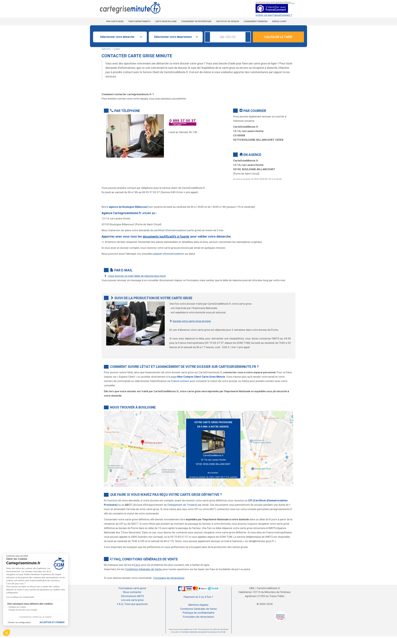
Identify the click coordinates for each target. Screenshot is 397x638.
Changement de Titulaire (181, 504)
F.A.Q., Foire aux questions (132, 604)
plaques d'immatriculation (168, 253)
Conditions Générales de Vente (143, 569)
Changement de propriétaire (196, 21)
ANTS (272, 528)
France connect (180, 381)
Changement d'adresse (256, 21)
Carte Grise (106, 49)
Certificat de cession (227, 21)
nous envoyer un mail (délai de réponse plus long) (136, 275)
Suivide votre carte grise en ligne (192, 321)
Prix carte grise (114, 21)
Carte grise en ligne (165, 21)
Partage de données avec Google (23, 610)
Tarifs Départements (139, 21)
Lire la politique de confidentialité (20, 597)
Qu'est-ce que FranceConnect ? (274, 15)
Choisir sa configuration (19, 622)
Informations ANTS (132, 596)
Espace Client (279, 21)
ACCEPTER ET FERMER (52, 622)
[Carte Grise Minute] (198, 8)
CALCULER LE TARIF (278, 37)
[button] (6, 632)
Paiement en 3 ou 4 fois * (198, 596)
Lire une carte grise (132, 600)
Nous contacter (132, 592)
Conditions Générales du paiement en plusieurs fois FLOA (203, 632)
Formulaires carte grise (132, 588)
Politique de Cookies (17, 607)
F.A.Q (137, 564)
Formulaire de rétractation (168, 577)
